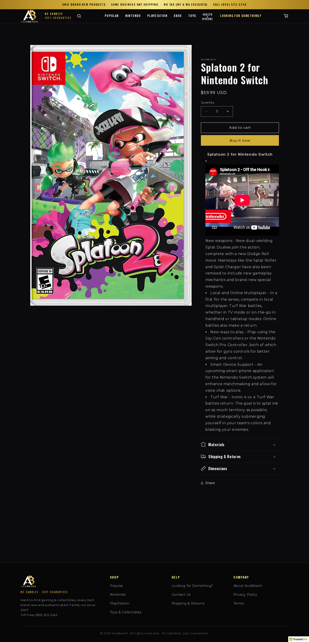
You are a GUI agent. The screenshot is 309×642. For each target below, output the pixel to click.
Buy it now (240, 140)
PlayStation (157, 15)
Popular (112, 15)
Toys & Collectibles (125, 612)
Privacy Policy (245, 595)
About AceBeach (247, 586)
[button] (240, 444)
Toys (192, 15)
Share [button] (210, 483)
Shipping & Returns (188, 603)
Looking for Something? (240, 15)
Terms (238, 603)
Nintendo (133, 15)
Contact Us (181, 595)
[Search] (79, 16)
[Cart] (286, 16)
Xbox (178, 15)
